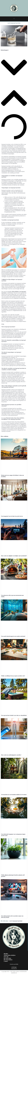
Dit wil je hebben (8, 959)
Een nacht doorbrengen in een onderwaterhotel (13, 636)
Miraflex (6, 953)
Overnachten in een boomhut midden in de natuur (14, 794)
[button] (14, 18)
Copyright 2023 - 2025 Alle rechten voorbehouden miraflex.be (14, 972)
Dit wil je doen (7, 958)
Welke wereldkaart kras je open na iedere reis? (13, 675)
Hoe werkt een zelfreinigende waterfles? (11, 755)
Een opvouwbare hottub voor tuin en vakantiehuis (14, 715)
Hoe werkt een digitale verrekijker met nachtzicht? (14, 555)
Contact (6, 961)
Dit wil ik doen (4, 921)
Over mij (6, 956)
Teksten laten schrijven (9, 955)
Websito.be (14, 968)
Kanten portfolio (14, 964)
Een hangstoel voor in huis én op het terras (12, 516)
